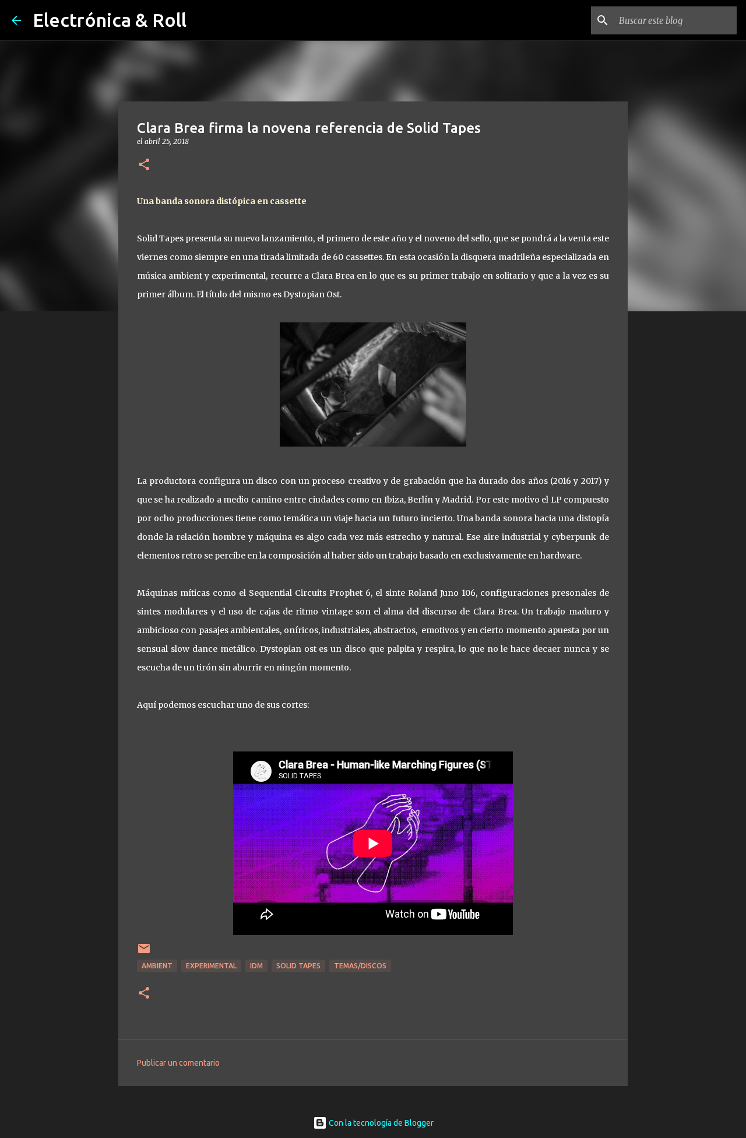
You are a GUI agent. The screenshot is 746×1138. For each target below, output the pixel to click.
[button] (144, 165)
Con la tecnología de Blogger (380, 1123)
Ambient (157, 966)
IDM (256, 966)
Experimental (211, 966)
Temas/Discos (360, 966)
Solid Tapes (298, 966)
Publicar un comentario (178, 1062)
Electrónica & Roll (109, 19)
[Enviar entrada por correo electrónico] (144, 953)
